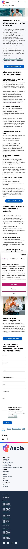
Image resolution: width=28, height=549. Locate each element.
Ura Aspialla (5, 480)
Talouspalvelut (6, 471)
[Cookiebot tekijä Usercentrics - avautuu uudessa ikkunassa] (20, 255)
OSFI (23, 428)
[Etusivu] (3, 2)
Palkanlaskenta (6, 473)
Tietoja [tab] (23, 258)
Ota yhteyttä (5, 485)
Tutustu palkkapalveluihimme (12, 338)
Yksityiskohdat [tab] (14, 258)
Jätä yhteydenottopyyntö (14, 201)
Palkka (3, 430)
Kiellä (14, 293)
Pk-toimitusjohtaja (16, 428)
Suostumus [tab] (5, 258)
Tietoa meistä (6, 459)
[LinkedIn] (16, 543)
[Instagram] (12, 543)
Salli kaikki (14, 284)
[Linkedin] (2, 439)
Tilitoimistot (5, 486)
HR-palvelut (5, 474)
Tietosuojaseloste (7, 465)
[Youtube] (8, 543)
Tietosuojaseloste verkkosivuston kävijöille (12, 467)
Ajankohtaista (6, 461)
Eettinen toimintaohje (8, 462)
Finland (7, 2)
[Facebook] (7, 439)
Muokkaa (13, 289)
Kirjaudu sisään (22, 2)
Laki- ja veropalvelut (7, 476)
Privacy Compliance (7, 464)
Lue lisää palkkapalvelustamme (14, 66)
